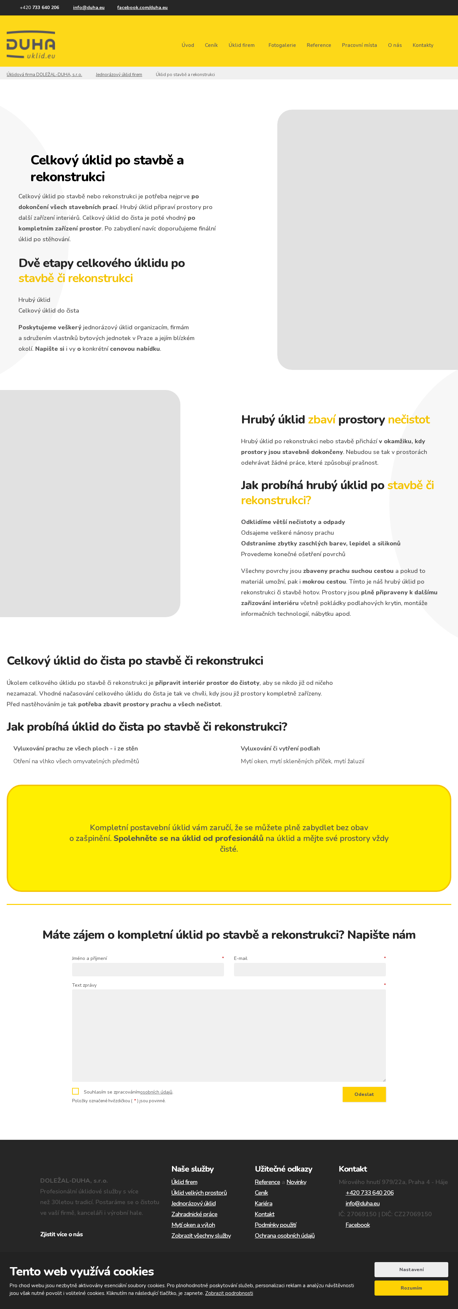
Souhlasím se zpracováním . (128, 1092)
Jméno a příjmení (148, 958)
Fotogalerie (282, 45)
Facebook (358, 1225)
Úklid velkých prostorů (199, 1193)
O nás (395, 45)
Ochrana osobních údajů (284, 1236)
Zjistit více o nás (61, 1234)
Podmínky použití (275, 1225)
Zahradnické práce (194, 1214)
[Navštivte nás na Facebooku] (139, 8)
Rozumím (411, 1288)
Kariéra (263, 1203)
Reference (319, 45)
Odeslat (364, 1094)
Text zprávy (229, 985)
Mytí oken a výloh (193, 1225)
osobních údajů (156, 1092)
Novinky (296, 1182)
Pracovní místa (359, 45)
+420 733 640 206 (370, 1193)
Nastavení (411, 1269)
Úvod (188, 45)
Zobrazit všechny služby (201, 1236)
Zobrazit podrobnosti (229, 1293)
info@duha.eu (363, 1203)
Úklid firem (242, 45)
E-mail (310, 958)
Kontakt (264, 1214)
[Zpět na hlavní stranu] (31, 44)
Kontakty (423, 45)
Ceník (211, 45)
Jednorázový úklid (58, 374)
